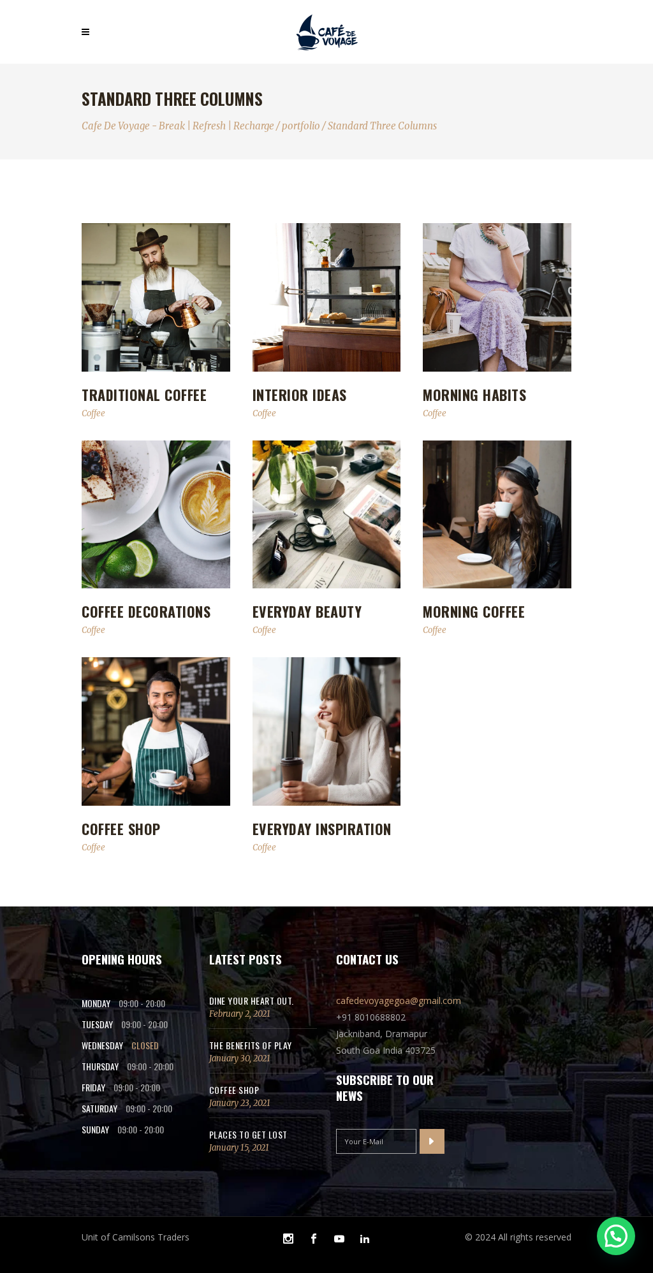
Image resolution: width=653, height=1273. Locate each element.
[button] (616, 1236)
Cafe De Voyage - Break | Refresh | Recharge (178, 126)
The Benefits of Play (250, 1045)
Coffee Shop (234, 1089)
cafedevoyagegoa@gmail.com (398, 1000)
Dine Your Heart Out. (251, 1000)
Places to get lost (248, 1134)
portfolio (301, 126)
